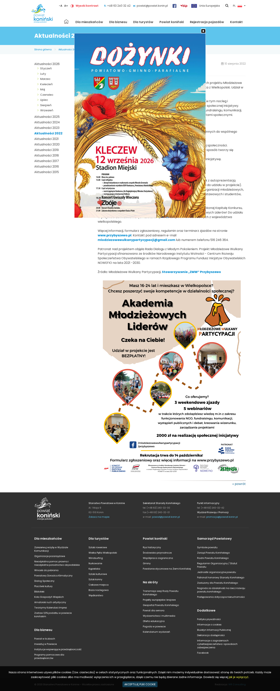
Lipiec (44, 100)
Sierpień (46, 105)
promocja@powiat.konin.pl (222, 516)
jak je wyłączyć (239, 677)
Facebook (203, 652)
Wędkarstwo (96, 595)
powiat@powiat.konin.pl (152, 6)
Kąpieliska (94, 568)
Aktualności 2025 (47, 117)
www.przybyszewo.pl (114, 235)
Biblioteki (39, 591)
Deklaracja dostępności (211, 635)
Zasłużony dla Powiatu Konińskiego (217, 582)
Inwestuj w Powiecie (45, 644)
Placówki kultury (43, 586)
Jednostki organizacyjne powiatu (216, 572)
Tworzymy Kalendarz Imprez (50, 607)
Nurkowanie (95, 563)
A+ (66, 6)
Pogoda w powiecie (154, 626)
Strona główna (66, 21)
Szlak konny (95, 579)
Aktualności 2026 (47, 64)
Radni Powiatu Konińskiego (213, 558)
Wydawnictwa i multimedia (159, 615)
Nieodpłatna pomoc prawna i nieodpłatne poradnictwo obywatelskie (57, 563)
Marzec (45, 79)
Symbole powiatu (207, 547)
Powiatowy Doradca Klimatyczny (53, 575)
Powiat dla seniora (153, 610)
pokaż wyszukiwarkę (227, 6)
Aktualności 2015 (46, 172)
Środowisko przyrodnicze (157, 552)
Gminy (147, 563)
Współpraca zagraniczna (158, 558)
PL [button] (234, 6)
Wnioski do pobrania (46, 570)
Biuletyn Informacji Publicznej (214, 630)
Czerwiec (46, 95)
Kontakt (236, 22)
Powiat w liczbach (44, 638)
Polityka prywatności (209, 619)
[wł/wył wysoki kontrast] (72, 6)
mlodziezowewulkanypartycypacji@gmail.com (136, 240)
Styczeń (46, 68)
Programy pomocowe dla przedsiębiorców (49, 656)
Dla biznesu (118, 22)
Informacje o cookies (209, 624)
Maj (42, 89)
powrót (240, 484)
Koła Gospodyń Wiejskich (49, 597)
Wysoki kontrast (87, 6)
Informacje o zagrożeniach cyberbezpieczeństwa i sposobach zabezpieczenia (217, 644)
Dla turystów (143, 22)
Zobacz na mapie (99, 516)
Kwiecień (46, 84)
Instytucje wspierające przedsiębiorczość (58, 649)
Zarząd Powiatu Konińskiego (213, 552)
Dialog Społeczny (44, 581)
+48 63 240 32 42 (119, 6)
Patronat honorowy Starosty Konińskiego (220, 577)
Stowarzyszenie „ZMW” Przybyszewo (191, 272)
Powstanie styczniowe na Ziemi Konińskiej (167, 568)
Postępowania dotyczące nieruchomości (221, 597)
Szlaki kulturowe (98, 574)
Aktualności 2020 (47, 144)
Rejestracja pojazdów (207, 22)
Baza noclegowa (99, 590)
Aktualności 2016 (46, 166)
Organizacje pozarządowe (49, 556)
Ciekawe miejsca (99, 584)
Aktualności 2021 (46, 139)
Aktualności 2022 (68, 49)
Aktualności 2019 (46, 150)
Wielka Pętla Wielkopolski (103, 552)
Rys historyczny (152, 547)
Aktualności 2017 (46, 161)
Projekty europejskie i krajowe (159, 599)
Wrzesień (46, 110)
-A (60, 6)
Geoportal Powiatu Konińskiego (161, 605)
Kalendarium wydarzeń (156, 631)
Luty (43, 74)
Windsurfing (96, 558)
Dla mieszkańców (89, 22)
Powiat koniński (171, 22)
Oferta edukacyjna (154, 621)
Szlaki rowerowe (98, 547)
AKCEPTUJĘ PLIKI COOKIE (140, 684)
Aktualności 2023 (46, 128)
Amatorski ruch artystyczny (50, 602)
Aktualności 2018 (46, 155)
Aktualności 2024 (47, 122)
